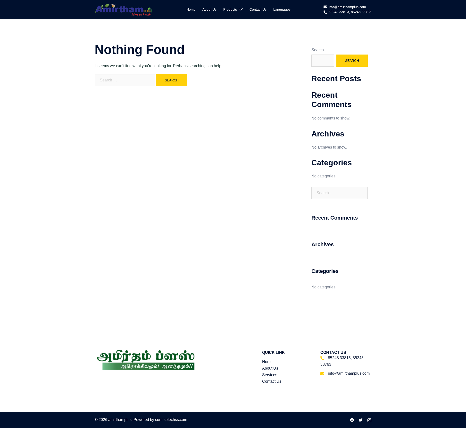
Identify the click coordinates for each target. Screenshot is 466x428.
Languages (282, 9)
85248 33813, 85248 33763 (350, 12)
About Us (209, 9)
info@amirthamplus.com (347, 7)
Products (230, 9)
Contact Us (258, 9)
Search (317, 50)
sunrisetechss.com (171, 420)
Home (191, 9)
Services (269, 375)
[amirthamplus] (124, 9)
